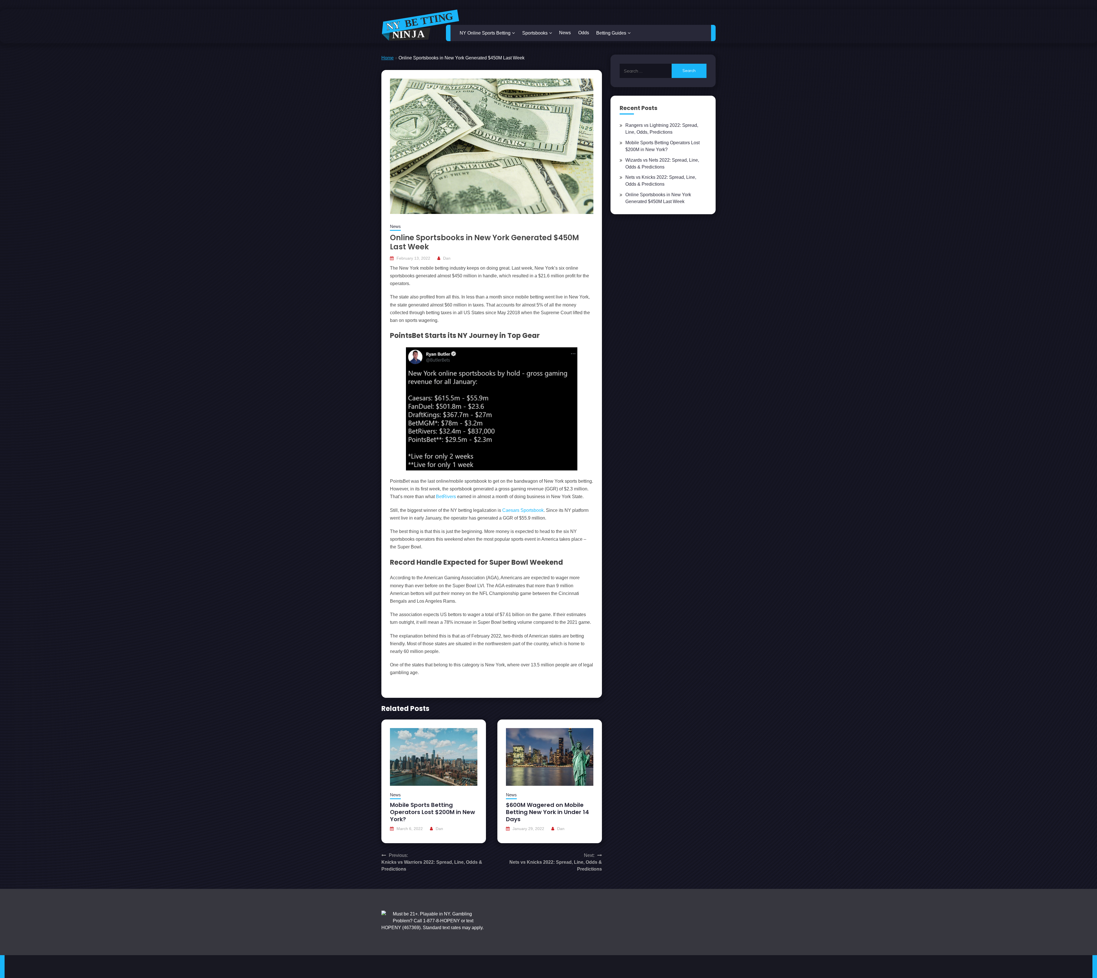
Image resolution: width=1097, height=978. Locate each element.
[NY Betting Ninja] (420, 25)
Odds (583, 32)
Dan (447, 258)
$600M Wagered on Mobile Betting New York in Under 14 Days (547, 812)
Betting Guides (611, 33)
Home (387, 57)
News (565, 32)
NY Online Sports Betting (485, 33)
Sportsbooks (535, 33)
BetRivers (446, 496)
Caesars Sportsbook (523, 510)
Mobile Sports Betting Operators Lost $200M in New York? (432, 812)
